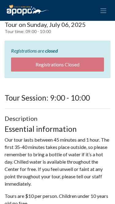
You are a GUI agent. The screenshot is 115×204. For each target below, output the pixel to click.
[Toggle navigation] (103, 10)
